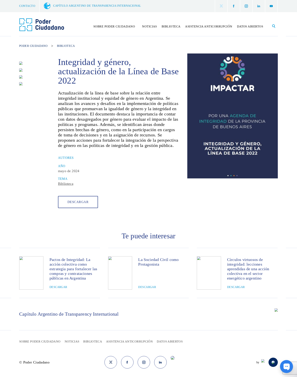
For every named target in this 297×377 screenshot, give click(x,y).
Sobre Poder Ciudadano (40, 341)
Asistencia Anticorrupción (208, 26)
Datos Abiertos (250, 26)
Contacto (27, 5)
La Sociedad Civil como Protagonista (158, 261)
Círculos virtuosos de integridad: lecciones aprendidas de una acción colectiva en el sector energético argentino (248, 268)
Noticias (149, 26)
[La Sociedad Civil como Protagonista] (120, 273)
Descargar (77, 202)
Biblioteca (171, 26)
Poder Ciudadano (33, 46)
